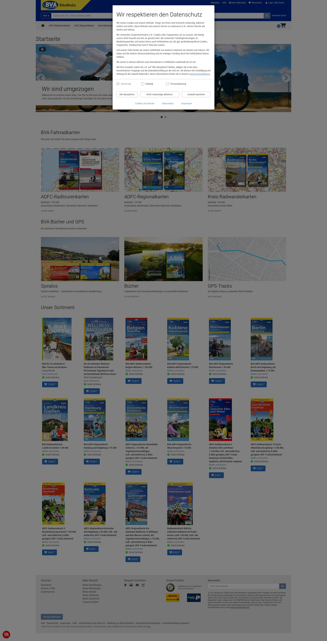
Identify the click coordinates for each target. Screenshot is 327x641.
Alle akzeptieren (127, 94)
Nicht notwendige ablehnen (160, 94)
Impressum (186, 103)
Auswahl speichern (196, 94)
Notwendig (126, 83)
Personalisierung (178, 83)
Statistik (149, 83)
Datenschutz (168, 103)
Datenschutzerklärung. (200, 74)
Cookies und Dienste (144, 103)
